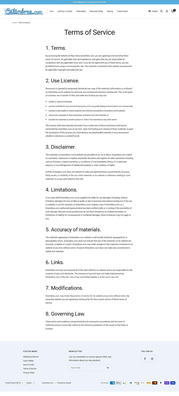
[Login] (167, 11)
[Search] (161, 11)
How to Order (28, 365)
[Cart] (172, 11)
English (29, 383)
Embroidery (81, 11)
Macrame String (96, 11)
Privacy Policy (28, 373)
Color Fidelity (28, 361)
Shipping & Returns (31, 357)
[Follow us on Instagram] (152, 358)
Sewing (110, 11)
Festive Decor (122, 11)
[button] (154, 11)
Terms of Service (29, 369)
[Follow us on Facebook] (145, 358)
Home (14, 23)
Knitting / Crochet (65, 11)
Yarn (52, 11)
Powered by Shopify (64, 383)
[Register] (108, 368)
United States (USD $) (13, 383)
